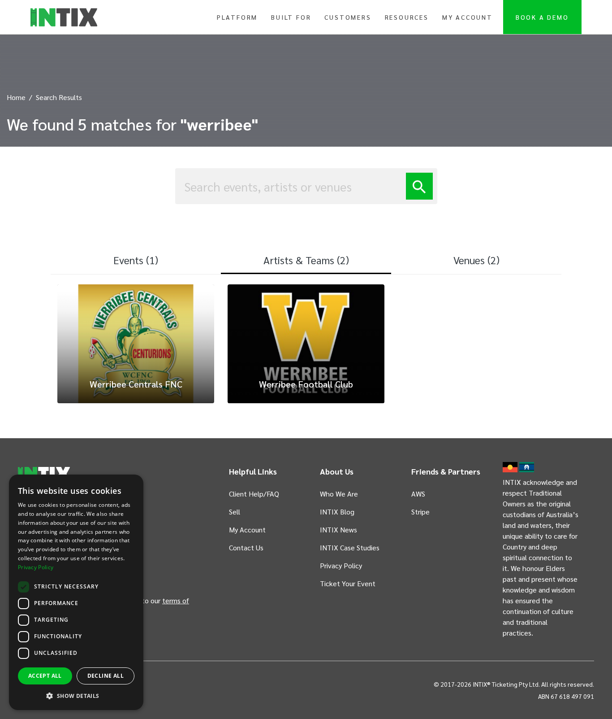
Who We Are (339, 493)
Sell (234, 511)
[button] (76, 695)
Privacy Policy (341, 565)
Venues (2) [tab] (476, 259)
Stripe (420, 511)
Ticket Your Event (347, 583)
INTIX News (338, 529)
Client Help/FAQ (254, 493)
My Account (467, 17)
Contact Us (246, 547)
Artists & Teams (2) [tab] (306, 259)
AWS (418, 493)
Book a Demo (542, 17)
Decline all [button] (105, 676)
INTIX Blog (337, 511)
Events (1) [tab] (135, 259)
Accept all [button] (45, 676)
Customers (347, 17)
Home (16, 97)
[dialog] (76, 592)
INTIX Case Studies (349, 547)
